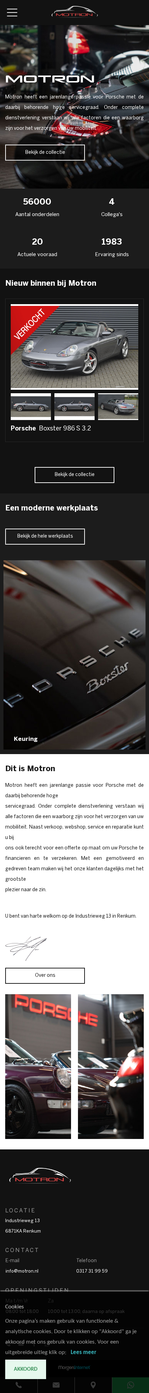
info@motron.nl (22, 1271)
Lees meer (83, 1352)
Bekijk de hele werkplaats (45, 536)
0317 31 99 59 (92, 1271)
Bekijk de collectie (45, 152)
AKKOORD (25, 1369)
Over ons (45, 975)
